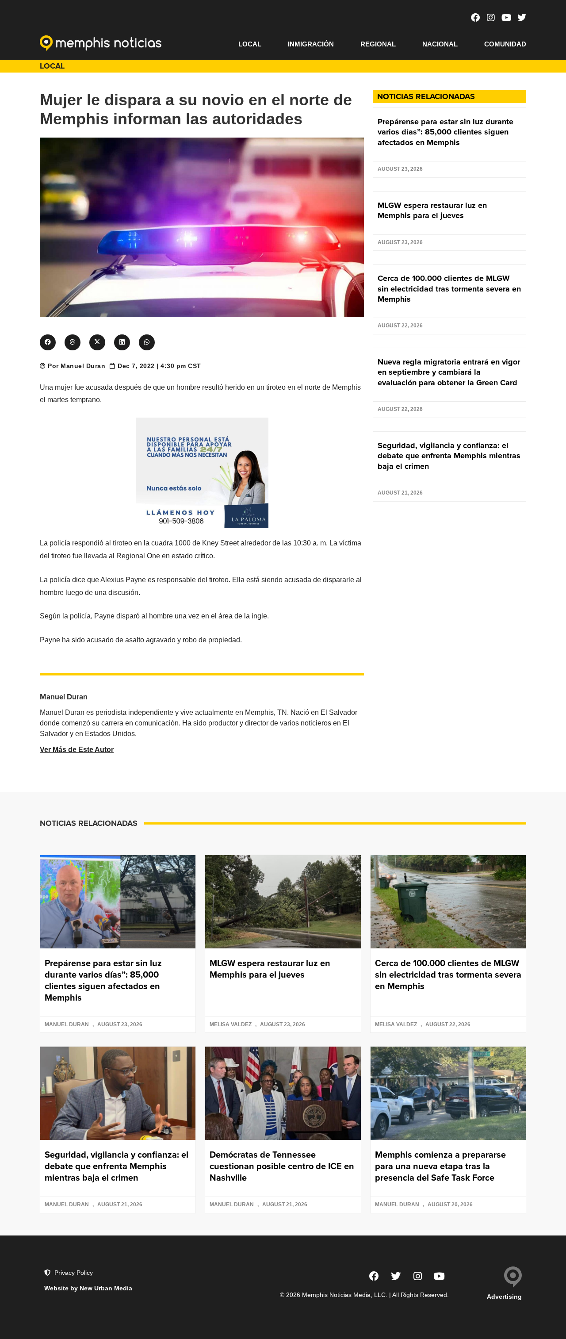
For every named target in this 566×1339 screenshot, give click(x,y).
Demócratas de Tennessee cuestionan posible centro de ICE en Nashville (282, 1166)
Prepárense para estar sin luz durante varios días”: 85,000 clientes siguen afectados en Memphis (445, 132)
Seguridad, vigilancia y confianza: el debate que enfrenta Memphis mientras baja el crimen (449, 456)
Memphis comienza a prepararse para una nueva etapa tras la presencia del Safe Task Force (440, 1166)
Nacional (440, 44)
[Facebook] (475, 17)
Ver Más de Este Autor (77, 749)
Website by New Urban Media (88, 1288)
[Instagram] (490, 17)
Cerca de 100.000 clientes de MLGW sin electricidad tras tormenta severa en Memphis (449, 288)
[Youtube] (506, 17)
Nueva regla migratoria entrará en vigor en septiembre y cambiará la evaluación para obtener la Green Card (449, 372)
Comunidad (505, 44)
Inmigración (311, 44)
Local (249, 44)
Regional (378, 44)
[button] (48, 342)
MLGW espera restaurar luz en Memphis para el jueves (432, 210)
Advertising (504, 1296)
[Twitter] (521, 17)
